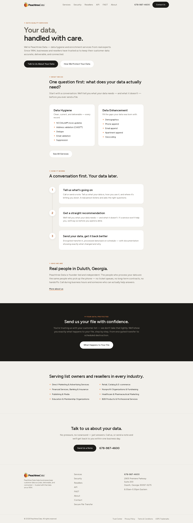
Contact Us (160, 5)
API (98, 4)
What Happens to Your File (96, 345)
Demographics (112, 119)
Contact (78, 500)
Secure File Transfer (83, 504)
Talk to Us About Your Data (41, 64)
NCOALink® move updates (69, 123)
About (114, 4)
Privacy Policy (130, 519)
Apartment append (114, 132)
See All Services (61, 154)
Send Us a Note (85, 448)
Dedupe (60, 131)
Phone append (112, 124)
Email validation (63, 136)
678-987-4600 (142, 4)
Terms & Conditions (145, 519)
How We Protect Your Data (77, 64)
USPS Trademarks (162, 519)
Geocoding (110, 137)
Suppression (62, 140)
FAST (105, 4)
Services (67, 4)
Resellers (89, 4)
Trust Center (117, 519)
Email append (111, 128)
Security (77, 4)
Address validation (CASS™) (69, 127)
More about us (56, 289)
